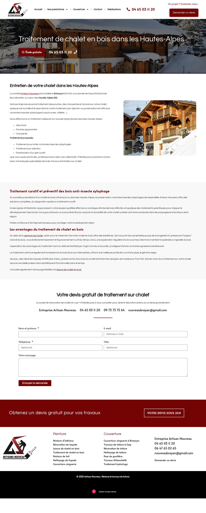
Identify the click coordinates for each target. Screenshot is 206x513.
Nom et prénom (28, 328)
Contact (98, 9)
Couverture (79, 9)
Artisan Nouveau (30, 93)
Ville (106, 342)
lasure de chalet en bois (69, 269)
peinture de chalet (33, 235)
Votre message (27, 355)
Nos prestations (55, 9)
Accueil (38, 9)
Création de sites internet (107, 492)
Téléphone (25, 342)
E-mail (107, 328)
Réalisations (114, 9)
